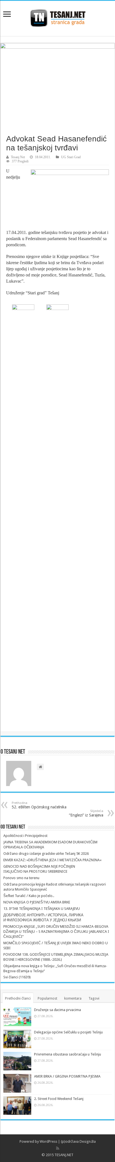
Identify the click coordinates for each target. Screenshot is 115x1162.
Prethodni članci (18, 998)
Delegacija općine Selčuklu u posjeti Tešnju (68, 1032)
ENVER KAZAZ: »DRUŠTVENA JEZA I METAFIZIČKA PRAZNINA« (52, 860)
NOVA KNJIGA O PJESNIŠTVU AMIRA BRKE (36, 902)
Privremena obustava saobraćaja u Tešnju (67, 1054)
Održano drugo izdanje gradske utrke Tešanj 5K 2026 (46, 853)
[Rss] (58, 1148)
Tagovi (93, 998)
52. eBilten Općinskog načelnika (39, 805)
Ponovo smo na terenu (21, 878)
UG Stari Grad (71, 157)
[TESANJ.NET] (57, 17)
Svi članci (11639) (17, 977)
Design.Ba (88, 1141)
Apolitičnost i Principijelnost (25, 836)
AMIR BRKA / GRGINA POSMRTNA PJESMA (67, 1076)
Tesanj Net (18, 157)
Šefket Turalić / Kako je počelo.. (28, 896)
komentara (73, 998)
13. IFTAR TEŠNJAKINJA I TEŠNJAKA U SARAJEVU (41, 909)
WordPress (48, 1141)
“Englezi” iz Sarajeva (86, 813)
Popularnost (47, 998)
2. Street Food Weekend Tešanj (58, 1099)
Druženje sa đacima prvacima (57, 1010)
